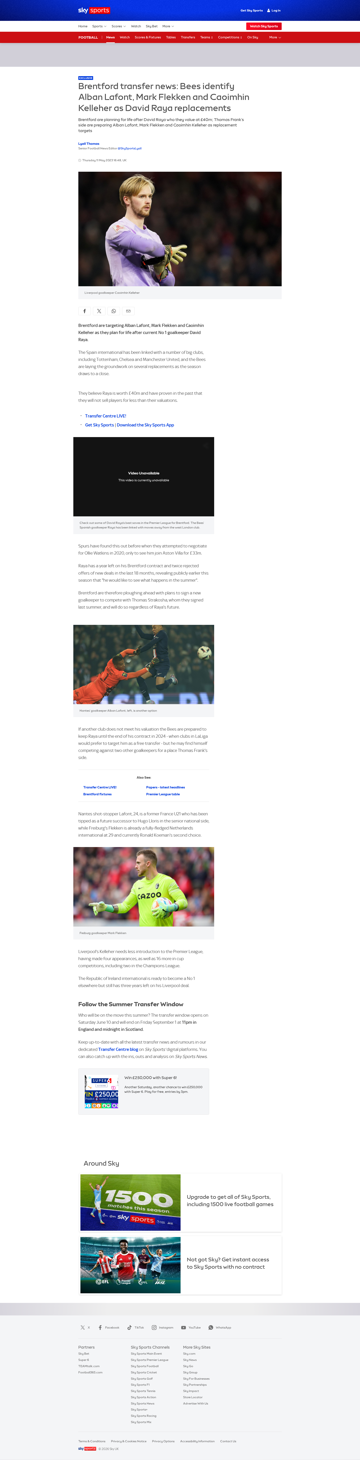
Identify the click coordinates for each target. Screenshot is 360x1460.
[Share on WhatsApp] (114, 311)
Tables (171, 37)
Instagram (166, 1327)
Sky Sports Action (143, 1397)
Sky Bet (152, 26)
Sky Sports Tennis (143, 1390)
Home (83, 26)
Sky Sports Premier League (149, 1359)
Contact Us (228, 1441)
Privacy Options (163, 1441)
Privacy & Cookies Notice (128, 1441)
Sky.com (189, 1353)
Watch (136, 26)
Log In (276, 10)
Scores (117, 26)
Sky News (190, 1359)
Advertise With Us (195, 1403)
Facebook (112, 1327)
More (166, 26)
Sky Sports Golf (142, 1378)
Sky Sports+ (139, 1409)
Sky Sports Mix (141, 1422)
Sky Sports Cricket (144, 1372)
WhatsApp (223, 1327)
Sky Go (188, 1366)
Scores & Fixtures (148, 37)
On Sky (252, 37)
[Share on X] (99, 311)
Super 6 (83, 1359)
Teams (205, 37)
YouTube (195, 1327)
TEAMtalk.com (89, 1366)
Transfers (188, 37)
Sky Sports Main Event (146, 1353)
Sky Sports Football (145, 1366)
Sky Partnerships (195, 1384)
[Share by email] (128, 311)
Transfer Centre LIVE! (105, 416)
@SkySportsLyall (129, 148)
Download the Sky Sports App (145, 424)
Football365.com (90, 1372)
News (110, 37)
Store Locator (192, 1397)
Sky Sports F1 (140, 1384)
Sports (97, 26)
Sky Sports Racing (143, 1415)
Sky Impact (191, 1390)
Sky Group (190, 1372)
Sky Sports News (142, 1403)
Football (88, 37)
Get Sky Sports (252, 10)
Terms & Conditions (91, 1441)
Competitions (229, 37)
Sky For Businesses (196, 1378)
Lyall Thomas (88, 143)
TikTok (139, 1327)
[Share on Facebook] (84, 311)
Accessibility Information (197, 1441)
